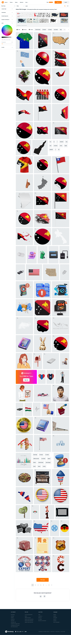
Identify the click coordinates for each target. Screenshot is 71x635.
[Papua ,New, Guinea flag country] (60, 182)
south (34, 466)
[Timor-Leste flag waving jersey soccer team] (24, 164)
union (61, 145)
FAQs (39, 614)
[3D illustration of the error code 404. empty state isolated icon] (24, 307)
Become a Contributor (42, 620)
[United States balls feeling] (42, 563)
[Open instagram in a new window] (17, 631)
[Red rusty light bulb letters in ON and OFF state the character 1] (47, 512)
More (26, 2)
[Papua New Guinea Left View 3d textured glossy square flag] (42, 40)
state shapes (48, 462)
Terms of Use (52, 631)
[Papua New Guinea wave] (24, 94)
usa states (56, 29)
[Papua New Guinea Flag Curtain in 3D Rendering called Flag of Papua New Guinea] (60, 112)
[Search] (64, 6)
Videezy (12, 617)
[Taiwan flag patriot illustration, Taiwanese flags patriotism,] (24, 76)
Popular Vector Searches (29, 619)
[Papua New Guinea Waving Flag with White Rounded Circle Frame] (42, 164)
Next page (42, 579)
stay (66, 141)
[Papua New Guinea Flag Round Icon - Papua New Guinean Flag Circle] (42, 58)
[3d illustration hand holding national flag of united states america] (48, 409)
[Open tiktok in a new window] (22, 631)
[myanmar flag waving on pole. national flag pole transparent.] (60, 164)
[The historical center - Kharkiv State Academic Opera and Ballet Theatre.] (60, 425)
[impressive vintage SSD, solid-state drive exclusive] (24, 343)
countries (55, 145)
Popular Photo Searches (29, 620)
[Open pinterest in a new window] (20, 631)
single (66, 145)
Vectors (6, 2)
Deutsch (54, 619)
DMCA (26, 616)
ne (58, 149)
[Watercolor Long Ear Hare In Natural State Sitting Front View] (42, 343)
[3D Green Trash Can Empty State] (43, 254)
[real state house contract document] (42, 545)
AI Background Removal (15, 625)
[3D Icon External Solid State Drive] (64, 254)
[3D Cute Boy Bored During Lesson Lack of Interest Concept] (64, 361)
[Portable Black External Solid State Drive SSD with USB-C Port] (20, 409)
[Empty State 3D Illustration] (60, 307)
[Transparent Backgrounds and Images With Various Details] (24, 182)
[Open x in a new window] (24, 631)
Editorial (21, 2)
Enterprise (13, 619)
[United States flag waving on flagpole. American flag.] (42, 443)
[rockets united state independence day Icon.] (60, 477)
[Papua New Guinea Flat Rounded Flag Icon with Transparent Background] (60, 343)
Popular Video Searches (29, 622)
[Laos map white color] (60, 236)
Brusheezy (13, 614)
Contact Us (40, 616)
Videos (16, 2)
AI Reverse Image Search (15, 623)
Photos (11, 2)
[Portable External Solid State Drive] (20, 272)
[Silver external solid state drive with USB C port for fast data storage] (51, 361)
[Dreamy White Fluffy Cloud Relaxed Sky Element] (24, 325)
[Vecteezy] (3, 2)
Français (54, 620)
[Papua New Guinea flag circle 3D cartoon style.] (24, 130)
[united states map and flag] (41, 528)
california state (36, 458)
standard (61, 141)
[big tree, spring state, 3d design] (23, 512)
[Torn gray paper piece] (24, 200)
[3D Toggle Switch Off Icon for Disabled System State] (21, 254)
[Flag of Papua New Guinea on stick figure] (42, 94)
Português (55, 617)
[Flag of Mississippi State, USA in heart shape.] (42, 377)
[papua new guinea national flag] (42, 307)
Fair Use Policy (63, 631)
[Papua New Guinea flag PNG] (60, 200)
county (44, 466)
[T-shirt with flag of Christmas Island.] (24, 40)
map (61, 29)
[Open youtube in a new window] (25, 631)
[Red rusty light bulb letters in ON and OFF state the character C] (60, 563)
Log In (66, 2)
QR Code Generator (14, 626)
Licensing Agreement (28, 614)
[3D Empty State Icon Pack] (24, 495)
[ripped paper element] (40, 147)
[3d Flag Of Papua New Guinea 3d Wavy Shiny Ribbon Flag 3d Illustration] (24, 112)
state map (35, 454)
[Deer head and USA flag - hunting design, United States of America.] (24, 528)
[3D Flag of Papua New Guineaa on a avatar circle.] (23, 147)
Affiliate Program (28, 617)
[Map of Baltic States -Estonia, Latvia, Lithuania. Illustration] (64, 272)
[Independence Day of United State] (24, 563)
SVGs (19, 29)
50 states (44, 29)
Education (12, 620)
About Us (40, 617)
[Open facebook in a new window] (15, 631)
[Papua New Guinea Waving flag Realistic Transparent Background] (42, 200)
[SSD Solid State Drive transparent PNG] (62, 512)
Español (54, 616)
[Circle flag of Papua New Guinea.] (42, 236)
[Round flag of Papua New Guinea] (24, 218)
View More (64, 20)
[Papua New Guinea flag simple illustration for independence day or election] (60, 94)
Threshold (4, 42)
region (49, 458)
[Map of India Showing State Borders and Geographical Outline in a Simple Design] (37, 409)
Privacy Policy (57, 631)
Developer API (13, 622)
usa (64, 29)
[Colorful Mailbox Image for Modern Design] (37, 361)
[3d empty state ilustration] (60, 289)
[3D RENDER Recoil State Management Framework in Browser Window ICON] (53, 254)
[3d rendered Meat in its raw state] (24, 545)
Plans (48, 2)
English (54, 614)
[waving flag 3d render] (60, 130)
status (39, 466)
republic (51, 149)
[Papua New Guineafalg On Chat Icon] (42, 76)
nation (34, 462)
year (50, 145)
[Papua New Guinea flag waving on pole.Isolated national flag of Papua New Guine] (42, 112)
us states (50, 29)
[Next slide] (67, 29)
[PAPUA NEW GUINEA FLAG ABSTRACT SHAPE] (42, 218)
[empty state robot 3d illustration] (32, 254)
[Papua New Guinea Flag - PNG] (24, 236)
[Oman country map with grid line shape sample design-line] (42, 182)
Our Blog (40, 619)
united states (37, 29)
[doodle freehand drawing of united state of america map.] (60, 40)
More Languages (56, 622)
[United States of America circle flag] (60, 495)
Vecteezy (12, 616)
